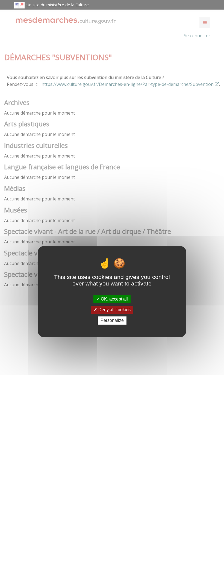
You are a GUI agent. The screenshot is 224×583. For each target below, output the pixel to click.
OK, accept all (114, 299)
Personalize (112, 320)
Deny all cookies (114, 309)
